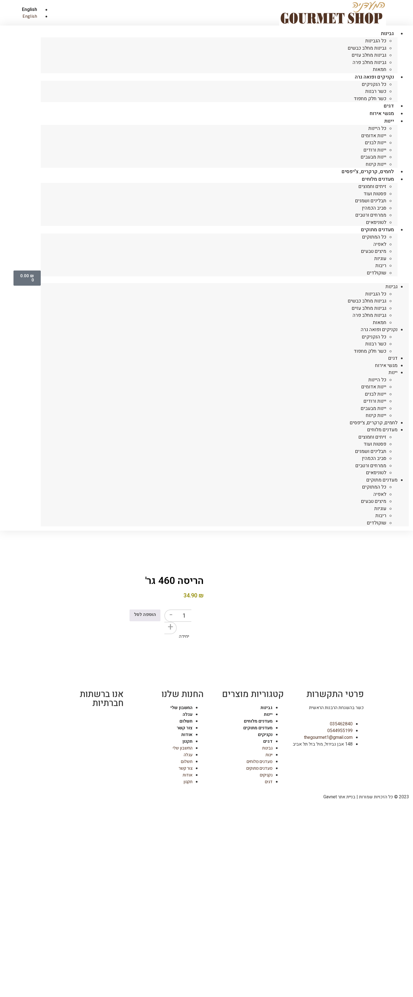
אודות (186, 734)
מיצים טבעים (373, 251)
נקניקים (265, 734)
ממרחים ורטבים (370, 215)
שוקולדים (376, 272)
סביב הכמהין (374, 208)
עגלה (187, 714)
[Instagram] (101, 720)
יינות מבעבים (373, 157)
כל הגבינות (375, 40)
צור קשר (184, 728)
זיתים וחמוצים (372, 186)
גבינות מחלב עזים (369, 55)
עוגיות (380, 258)
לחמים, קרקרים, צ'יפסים (374, 422)
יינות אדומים (373, 135)
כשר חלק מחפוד (370, 98)
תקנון (187, 741)
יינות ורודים (375, 149)
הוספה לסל (145, 614)
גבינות (387, 33)
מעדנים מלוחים (378, 179)
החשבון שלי (181, 707)
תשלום (186, 721)
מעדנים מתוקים (377, 229)
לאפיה (379, 244)
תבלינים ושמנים (370, 200)
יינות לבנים (375, 142)
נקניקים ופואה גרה (374, 77)
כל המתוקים (374, 236)
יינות (389, 121)
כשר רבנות (375, 91)
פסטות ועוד (375, 193)
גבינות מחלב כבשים (367, 48)
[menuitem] (24, 9)
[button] (225, 279)
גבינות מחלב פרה (369, 62)
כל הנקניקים (374, 84)
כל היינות (377, 128)
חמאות (379, 322)
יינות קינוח (376, 415)
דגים (393, 358)
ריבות (380, 265)
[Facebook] (117, 720)
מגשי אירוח (386, 365)
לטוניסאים (376, 472)
